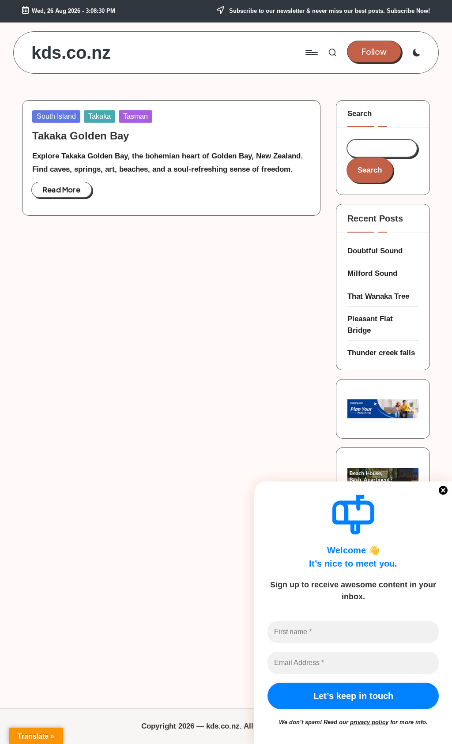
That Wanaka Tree (378, 296)
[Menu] (310, 52)
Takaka (99, 116)
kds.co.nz (71, 52)
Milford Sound (372, 273)
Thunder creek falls (381, 353)
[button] (374, 52)
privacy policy (369, 722)
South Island (56, 116)
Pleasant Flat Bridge (370, 324)
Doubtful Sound (375, 251)
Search (359, 113)
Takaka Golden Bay (80, 136)
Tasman (135, 116)
